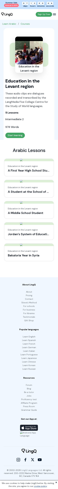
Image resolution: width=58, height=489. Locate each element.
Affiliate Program (29, 403)
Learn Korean (29, 365)
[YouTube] (39, 459)
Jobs (29, 395)
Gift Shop (29, 320)
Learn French (29, 343)
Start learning (15, 135)
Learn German (29, 347)
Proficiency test (29, 399)
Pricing (29, 295)
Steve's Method (29, 302)
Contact (29, 299)
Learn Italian (29, 351)
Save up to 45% (11, 5)
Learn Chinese (29, 361)
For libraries (29, 313)
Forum (29, 385)
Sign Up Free (44, 14)
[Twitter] (32, 459)
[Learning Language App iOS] (29, 428)
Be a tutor (29, 392)
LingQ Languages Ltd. (31, 470)
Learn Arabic (9, 23)
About (29, 291)
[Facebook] (25, 459)
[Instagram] (18, 459)
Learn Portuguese (29, 354)
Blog (29, 388)
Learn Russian (29, 369)
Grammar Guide (29, 410)
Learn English (29, 336)
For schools (29, 306)
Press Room (29, 406)
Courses (25, 23)
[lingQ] (6, 14)
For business (29, 309)
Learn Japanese (29, 358)
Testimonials (29, 317)
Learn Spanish (29, 340)
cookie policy (40, 486)
